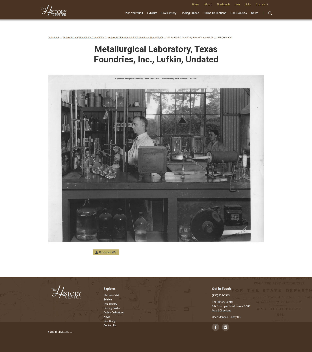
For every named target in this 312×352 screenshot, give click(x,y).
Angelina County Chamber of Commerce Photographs (135, 37)
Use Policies (239, 13)
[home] (54, 9)
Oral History (168, 13)
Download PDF (107, 252)
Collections (53, 37)
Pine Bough (110, 321)
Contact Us (110, 325)
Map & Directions (221, 310)
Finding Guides (190, 13)
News (254, 13)
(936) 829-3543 (221, 295)
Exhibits (152, 13)
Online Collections (214, 13)
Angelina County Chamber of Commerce (83, 37)
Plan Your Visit (134, 13)
